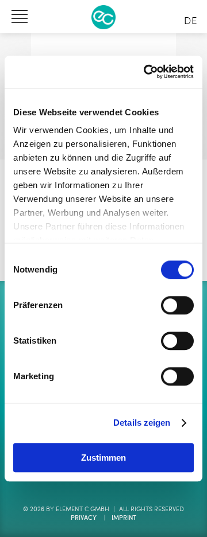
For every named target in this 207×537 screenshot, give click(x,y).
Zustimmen (103, 457)
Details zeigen (141, 422)
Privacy (84, 518)
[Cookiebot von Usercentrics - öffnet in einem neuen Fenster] (146, 71)
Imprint (124, 518)
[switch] (177, 305)
